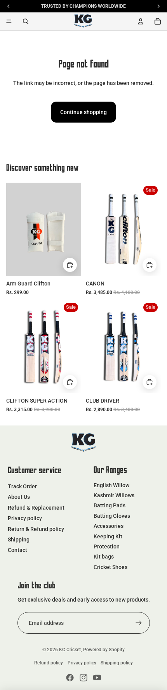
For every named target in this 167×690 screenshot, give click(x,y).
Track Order (22, 486)
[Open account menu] (140, 21)
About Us (19, 497)
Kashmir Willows (114, 495)
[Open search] (25, 21)
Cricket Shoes (110, 567)
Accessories (109, 526)
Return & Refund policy (36, 529)
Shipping (19, 539)
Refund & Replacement (36, 508)
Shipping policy (117, 663)
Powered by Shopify (104, 649)
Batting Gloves (112, 516)
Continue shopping (83, 112)
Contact (17, 550)
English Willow (111, 485)
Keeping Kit (108, 536)
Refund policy (48, 663)
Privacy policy (25, 518)
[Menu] (9, 21)
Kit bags (104, 556)
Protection (107, 546)
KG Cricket (70, 649)
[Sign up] (138, 623)
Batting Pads (109, 505)
